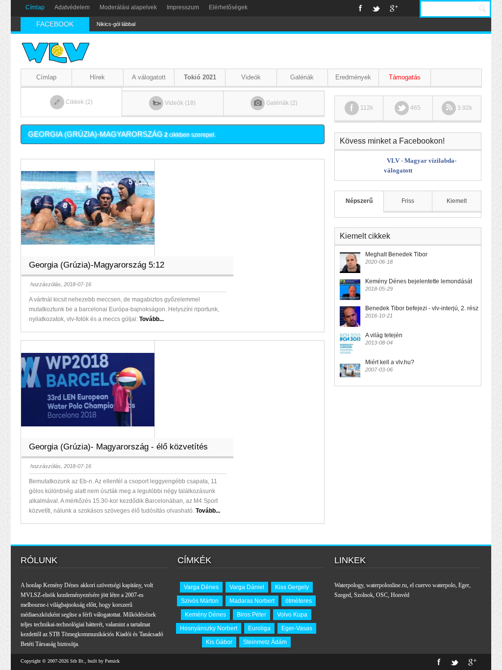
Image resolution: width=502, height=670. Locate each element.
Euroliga (259, 628)
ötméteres (298, 600)
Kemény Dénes (205, 614)
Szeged (342, 595)
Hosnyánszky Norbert (208, 628)
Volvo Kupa (292, 614)
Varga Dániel (246, 587)
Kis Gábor (219, 642)
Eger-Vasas (296, 628)
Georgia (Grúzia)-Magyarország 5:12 (96, 265)
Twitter (376, 8)
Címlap (35, 7)
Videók (251, 77)
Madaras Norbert (252, 600)
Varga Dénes (201, 587)
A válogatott (149, 77)
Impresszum (183, 7)
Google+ (394, 8)
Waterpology (348, 585)
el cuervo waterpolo (432, 585)
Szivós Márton (200, 600)
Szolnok (363, 595)
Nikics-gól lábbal (116, 24)
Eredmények (353, 77)
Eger (463, 585)
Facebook (360, 8)
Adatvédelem (72, 7)
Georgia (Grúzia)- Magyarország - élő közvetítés (118, 446)
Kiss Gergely (292, 587)
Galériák (302, 77)
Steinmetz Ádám (265, 642)
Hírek (97, 77)
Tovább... (151, 319)
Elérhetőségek (228, 7)
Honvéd (400, 595)
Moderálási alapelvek (128, 7)
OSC (382, 595)
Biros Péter (251, 614)
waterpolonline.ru (386, 585)
